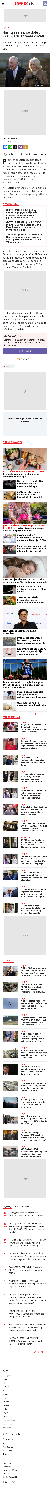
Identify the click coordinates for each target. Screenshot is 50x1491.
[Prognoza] (45, 3)
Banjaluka (7, 1427)
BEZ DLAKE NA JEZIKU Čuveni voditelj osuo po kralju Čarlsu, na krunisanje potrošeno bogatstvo (33, 794)
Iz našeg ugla (8, 1424)
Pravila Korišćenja (10, 1470)
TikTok (8, 1454)
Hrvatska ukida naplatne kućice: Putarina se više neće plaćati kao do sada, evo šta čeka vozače (34, 1054)
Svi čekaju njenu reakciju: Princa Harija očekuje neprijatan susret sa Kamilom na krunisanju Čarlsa (32, 778)
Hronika (6, 1394)
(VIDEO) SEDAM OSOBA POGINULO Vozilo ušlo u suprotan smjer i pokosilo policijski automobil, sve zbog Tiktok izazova (32, 1037)
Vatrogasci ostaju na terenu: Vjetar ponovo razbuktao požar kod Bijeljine (27, 1214)
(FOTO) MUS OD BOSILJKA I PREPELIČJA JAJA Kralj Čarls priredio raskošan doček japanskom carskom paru (21, 214)
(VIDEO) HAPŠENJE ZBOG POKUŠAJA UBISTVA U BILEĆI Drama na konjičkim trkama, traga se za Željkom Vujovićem (27, 1256)
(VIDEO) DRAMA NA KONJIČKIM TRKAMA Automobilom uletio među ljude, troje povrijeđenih (26, 1341)
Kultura (5, 1416)
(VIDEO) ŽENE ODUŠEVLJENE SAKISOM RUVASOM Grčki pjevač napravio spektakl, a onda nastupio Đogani (27, 1243)
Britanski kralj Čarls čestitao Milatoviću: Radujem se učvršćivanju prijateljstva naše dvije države (34, 810)
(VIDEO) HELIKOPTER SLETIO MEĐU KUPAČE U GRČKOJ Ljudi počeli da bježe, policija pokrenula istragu (34, 1004)
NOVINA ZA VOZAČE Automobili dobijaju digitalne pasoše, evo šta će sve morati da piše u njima (34, 1153)
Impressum (7, 1463)
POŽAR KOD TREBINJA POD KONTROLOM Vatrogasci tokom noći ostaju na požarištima (26, 1313)
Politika (6, 1379)
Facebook (9, 1439)
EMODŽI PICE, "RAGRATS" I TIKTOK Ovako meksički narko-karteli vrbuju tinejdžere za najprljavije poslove (32, 988)
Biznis (5, 1390)
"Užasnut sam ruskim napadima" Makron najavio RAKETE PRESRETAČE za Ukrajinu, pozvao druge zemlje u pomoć (33, 1070)
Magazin (25, 837)
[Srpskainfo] (25, 4)
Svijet (6, 28)
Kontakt (6, 1473)
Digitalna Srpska (9, 1420)
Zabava (6, 1405)
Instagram (9, 1447)
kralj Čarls (9, 366)
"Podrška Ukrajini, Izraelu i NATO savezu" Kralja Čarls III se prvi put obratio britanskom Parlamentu (34, 827)
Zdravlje (6, 1401)
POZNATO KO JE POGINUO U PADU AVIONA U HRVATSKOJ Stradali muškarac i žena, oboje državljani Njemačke (33, 1021)
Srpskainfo (13, 138)
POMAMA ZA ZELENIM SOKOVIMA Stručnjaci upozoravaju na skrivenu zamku (26, 1270)
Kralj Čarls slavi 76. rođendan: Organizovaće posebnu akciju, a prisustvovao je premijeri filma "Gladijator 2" (34, 893)
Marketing (7, 1466)
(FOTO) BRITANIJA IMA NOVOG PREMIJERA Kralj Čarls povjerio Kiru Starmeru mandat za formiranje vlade (23, 226)
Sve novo (38, 1351)
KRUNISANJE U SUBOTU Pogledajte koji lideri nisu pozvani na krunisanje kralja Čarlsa (34, 761)
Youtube (8, 1450)
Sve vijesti (7, 1375)
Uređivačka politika (10, 1477)
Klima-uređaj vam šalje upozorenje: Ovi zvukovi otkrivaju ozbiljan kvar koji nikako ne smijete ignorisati (27, 1327)
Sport (5, 1398)
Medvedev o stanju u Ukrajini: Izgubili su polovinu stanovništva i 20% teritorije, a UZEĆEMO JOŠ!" (34, 1120)
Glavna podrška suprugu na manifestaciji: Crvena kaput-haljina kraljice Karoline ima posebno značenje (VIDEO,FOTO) (34, 744)
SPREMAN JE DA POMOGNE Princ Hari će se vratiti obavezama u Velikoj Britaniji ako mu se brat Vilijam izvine (25, 238)
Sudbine (6, 1409)
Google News (27, 359)
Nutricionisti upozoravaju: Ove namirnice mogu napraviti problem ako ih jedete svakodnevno (28, 1283)
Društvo (6, 1386)
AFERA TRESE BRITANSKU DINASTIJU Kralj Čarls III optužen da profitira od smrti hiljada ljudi (34, 876)
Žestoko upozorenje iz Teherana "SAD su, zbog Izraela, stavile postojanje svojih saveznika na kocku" (33, 1136)
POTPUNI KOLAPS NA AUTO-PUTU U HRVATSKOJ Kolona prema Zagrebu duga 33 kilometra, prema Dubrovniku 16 (33, 1087)
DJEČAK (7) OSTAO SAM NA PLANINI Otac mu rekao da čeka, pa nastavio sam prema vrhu (33, 1103)
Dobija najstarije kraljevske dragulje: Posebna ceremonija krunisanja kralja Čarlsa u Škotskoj (34, 728)
